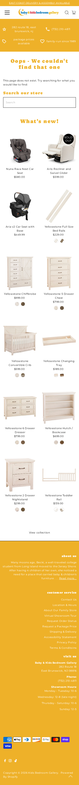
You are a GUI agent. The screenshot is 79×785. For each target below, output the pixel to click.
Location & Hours (65, 605)
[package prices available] (4, 42)
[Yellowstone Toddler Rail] (59, 475)
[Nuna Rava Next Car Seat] (20, 148)
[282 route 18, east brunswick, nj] (4, 30)
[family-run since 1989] (42, 42)
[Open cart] (74, 13)
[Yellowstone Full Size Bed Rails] (59, 206)
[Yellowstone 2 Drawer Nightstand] (20, 475)
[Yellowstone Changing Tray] (59, 340)
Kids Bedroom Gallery (43, 772)
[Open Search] (67, 12)
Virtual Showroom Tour (60, 615)
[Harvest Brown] (62, 241)
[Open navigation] (7, 12)
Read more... (68, 578)
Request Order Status (62, 620)
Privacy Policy (66, 642)
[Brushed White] (56, 241)
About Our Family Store (60, 610)
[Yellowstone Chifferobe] (20, 273)
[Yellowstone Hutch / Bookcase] (59, 408)
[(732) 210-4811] (48, 30)
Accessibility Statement (60, 637)
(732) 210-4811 (61, 29)
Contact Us (69, 599)
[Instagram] (10, 761)
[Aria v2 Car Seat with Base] (20, 206)
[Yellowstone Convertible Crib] (20, 340)
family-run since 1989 (61, 41)
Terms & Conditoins (63, 647)
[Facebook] (5, 761)
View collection (39, 532)
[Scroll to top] (70, 776)
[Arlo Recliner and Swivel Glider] (59, 148)
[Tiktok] (15, 761)
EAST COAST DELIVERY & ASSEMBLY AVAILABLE (39, 2)
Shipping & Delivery (63, 631)
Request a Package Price (59, 626)
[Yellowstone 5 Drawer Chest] (59, 273)
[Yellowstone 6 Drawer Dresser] (20, 408)
